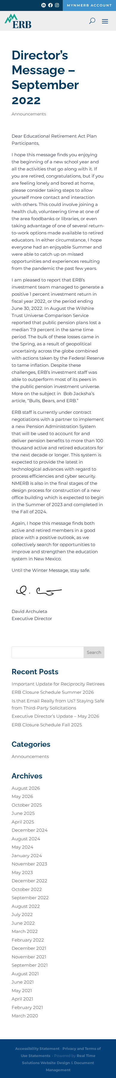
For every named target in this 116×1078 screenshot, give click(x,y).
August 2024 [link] (26, 839)
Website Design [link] (55, 1063)
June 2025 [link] (23, 813)
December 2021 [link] (29, 948)
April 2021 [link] (22, 999)
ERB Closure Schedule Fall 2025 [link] (47, 725)
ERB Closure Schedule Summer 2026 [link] (53, 692)
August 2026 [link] (26, 788)
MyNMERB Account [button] (89, 5)
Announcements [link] (29, 114)
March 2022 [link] (25, 931)
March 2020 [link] (25, 1016)
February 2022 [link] (28, 940)
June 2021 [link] (23, 982)
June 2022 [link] (23, 923)
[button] (105, 20)
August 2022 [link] (26, 906)
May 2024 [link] (22, 847)
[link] (43, 6)
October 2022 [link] (27, 889)
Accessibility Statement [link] (37, 1048)
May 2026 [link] (22, 796)
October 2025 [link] (27, 805)
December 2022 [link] (29, 881)
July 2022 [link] (22, 914)
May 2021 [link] (22, 990)
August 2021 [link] (25, 973)
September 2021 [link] (30, 965)
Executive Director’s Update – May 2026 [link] (55, 716)
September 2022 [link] (30, 897)
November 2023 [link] (29, 864)
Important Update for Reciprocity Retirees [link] (58, 684)
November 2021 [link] (29, 957)
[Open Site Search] (92, 20)
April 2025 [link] (23, 822)
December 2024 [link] (30, 830)
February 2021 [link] (27, 1007)
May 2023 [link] (22, 872)
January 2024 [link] (27, 855)
